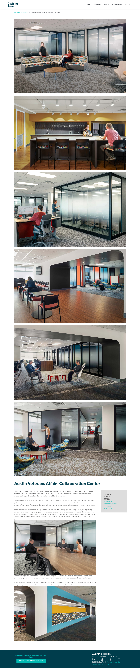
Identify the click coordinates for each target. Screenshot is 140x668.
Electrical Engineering (21, 12)
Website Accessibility (113, 662)
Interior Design (108, 508)
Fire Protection (109, 506)
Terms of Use (105, 664)
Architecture (108, 501)
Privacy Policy (96, 664)
